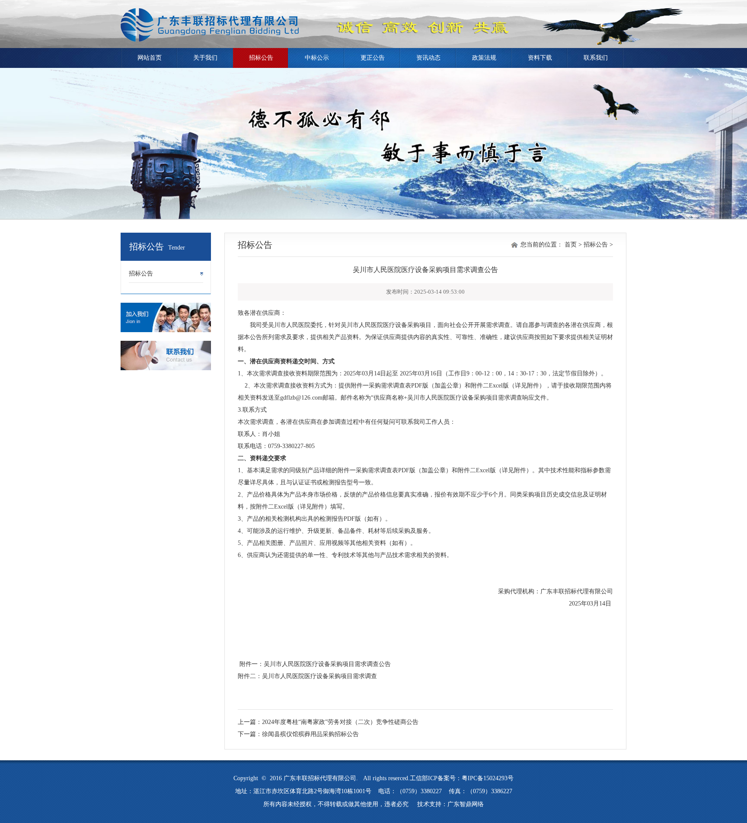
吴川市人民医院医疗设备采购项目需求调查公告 (327, 664)
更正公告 (373, 57)
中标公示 (317, 57)
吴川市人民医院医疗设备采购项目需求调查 (319, 676)
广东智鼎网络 (465, 804)
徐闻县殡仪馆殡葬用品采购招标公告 (310, 734)
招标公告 (261, 57)
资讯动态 (428, 57)
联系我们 (596, 57)
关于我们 (205, 57)
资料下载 (540, 57)
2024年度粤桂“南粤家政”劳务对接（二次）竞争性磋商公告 (340, 722)
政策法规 (484, 57)
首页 (571, 244)
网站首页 (149, 57)
